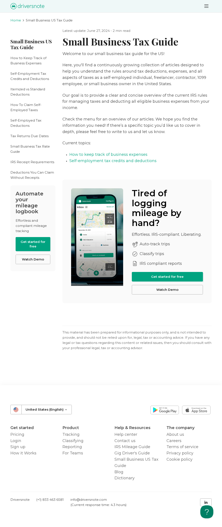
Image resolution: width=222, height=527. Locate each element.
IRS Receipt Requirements (32, 162)
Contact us (124, 440)
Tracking (71, 434)
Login (15, 440)
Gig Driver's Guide (132, 453)
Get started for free (167, 277)
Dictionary (124, 478)
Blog (118, 472)
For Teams (72, 453)
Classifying (72, 440)
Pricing (17, 434)
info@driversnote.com (88, 500)
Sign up (17, 446)
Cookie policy (179, 459)
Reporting (72, 446)
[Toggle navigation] (206, 6)
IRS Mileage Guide (132, 446)
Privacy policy (179, 453)
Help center (125, 434)
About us (175, 434)
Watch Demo (167, 290)
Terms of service (182, 446)
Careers (173, 440)
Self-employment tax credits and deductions (113, 160)
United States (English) (45, 409)
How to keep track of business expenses (108, 154)
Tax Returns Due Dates (29, 136)
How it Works (23, 453)
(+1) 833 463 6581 (50, 500)
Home (15, 20)
